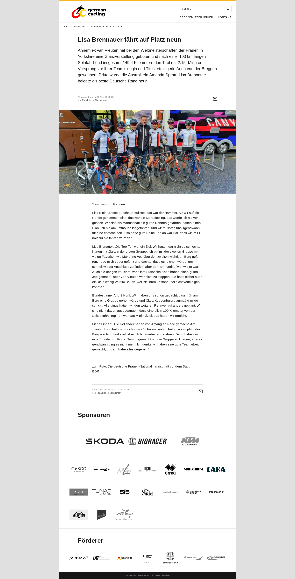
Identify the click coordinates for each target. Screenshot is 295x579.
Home (66, 26)
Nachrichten (79, 26)
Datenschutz (144, 575)
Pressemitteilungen (196, 17)
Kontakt (224, 17)
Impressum (131, 575)
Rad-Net (166, 575)
